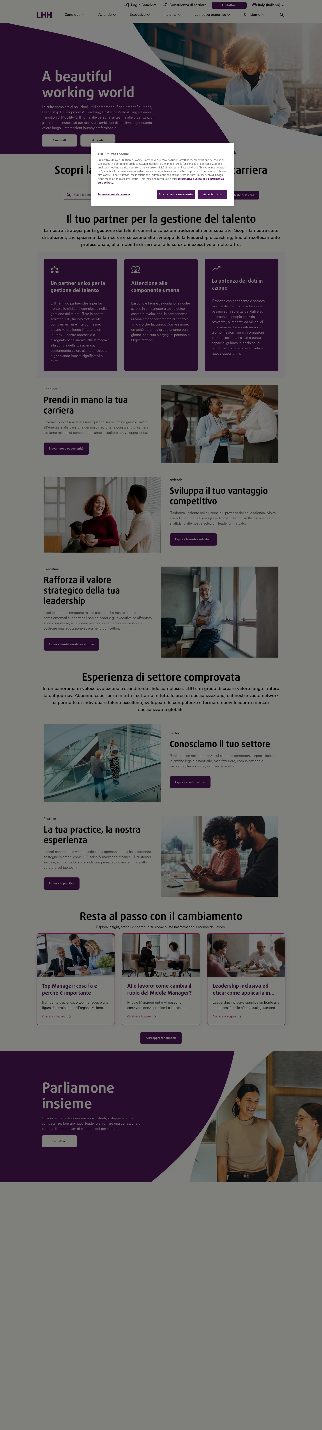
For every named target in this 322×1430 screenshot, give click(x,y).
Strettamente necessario (176, 194)
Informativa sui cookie (191, 178)
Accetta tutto (212, 194)
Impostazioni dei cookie (114, 194)
